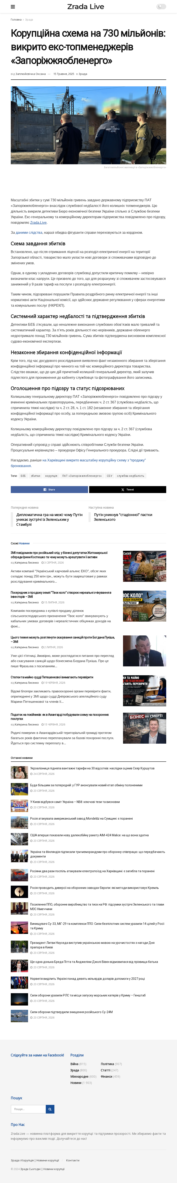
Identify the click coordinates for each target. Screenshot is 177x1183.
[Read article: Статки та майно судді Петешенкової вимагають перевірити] (144, 690)
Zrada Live (85, 6)
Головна (16, 19)
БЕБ (23, 476)
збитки (35, 476)
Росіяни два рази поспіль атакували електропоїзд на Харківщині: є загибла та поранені (92, 871)
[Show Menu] (13, 6)
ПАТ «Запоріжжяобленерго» (82, 476)
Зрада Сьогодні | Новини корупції (42, 1169)
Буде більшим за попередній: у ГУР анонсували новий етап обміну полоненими (86, 785)
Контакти (72, 1160)
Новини (75, 1083)
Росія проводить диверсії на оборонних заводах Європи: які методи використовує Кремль (94, 888)
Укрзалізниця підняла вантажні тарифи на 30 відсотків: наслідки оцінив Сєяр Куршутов (92, 768)
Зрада (29, 19)
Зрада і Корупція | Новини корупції (35, 1160)
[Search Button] (50, 1109)
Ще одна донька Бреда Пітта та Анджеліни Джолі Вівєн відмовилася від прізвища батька (94, 962)
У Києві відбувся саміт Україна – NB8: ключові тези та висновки (75, 802)
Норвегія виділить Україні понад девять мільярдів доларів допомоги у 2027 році (87, 978)
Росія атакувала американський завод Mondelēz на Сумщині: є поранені (81, 818)
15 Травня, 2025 (63, 74)
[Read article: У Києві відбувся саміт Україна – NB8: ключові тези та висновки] (19, 806)
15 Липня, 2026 (54, 602)
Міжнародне (79, 1076)
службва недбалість (130, 476)
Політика (107, 1064)
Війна (74, 1064)
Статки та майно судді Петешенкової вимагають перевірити (52, 677)
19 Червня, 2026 (54, 683)
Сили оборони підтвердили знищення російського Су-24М (71, 1012)
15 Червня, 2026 (54, 724)
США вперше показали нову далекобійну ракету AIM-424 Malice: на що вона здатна (89, 835)
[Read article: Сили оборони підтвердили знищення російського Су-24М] (19, 1016)
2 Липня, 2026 (53, 647)
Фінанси (106, 1076)
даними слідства (29, 232)
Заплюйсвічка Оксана (31, 74)
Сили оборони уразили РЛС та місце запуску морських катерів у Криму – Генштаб (88, 995)
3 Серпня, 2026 (54, 562)
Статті (105, 1070)
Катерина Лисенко (27, 562)
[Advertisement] (88, 182)
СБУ (109, 476)
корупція (51, 476)
